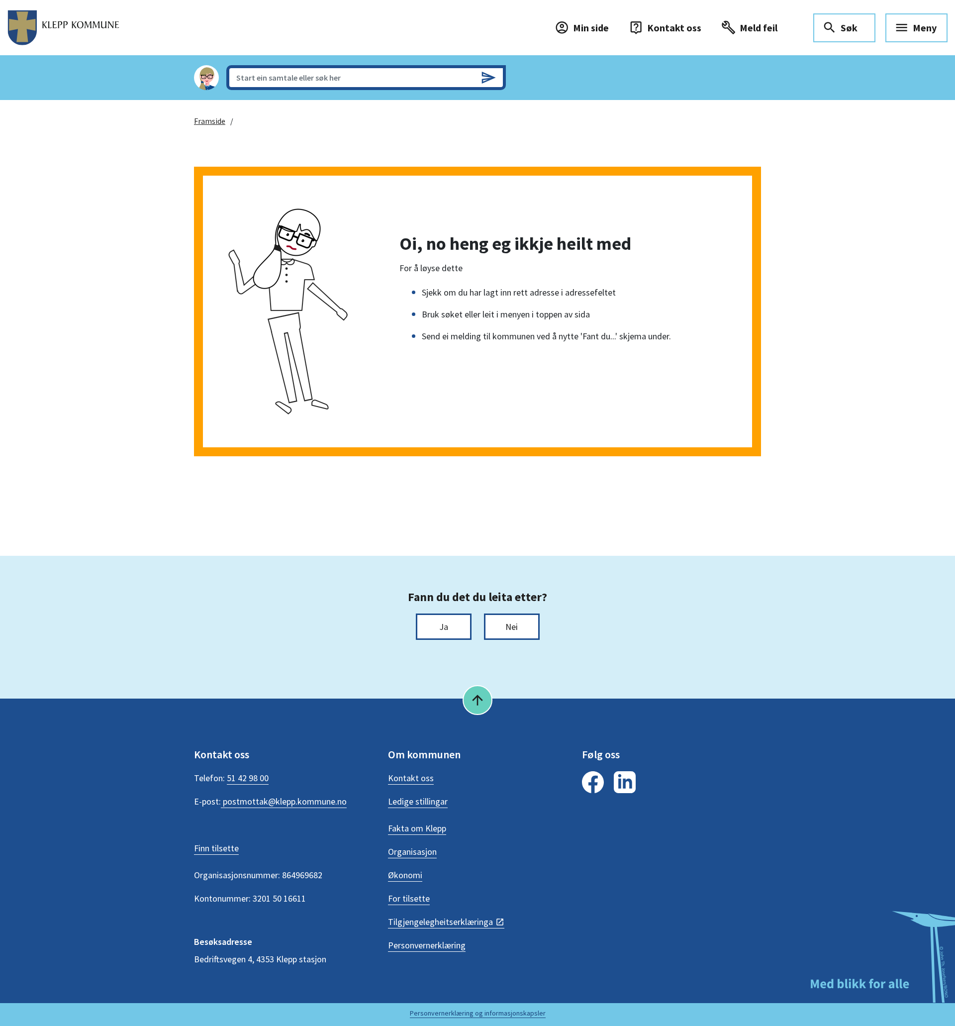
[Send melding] (488, 78)
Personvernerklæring (427, 945)
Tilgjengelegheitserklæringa (440, 921)
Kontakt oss (411, 778)
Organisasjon (412, 851)
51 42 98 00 (248, 778)
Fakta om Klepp (417, 828)
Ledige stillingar (418, 801)
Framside (209, 121)
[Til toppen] (477, 700)
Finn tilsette (216, 848)
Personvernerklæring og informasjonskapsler (478, 1013)
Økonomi (405, 875)
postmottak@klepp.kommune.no (284, 801)
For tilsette (409, 898)
